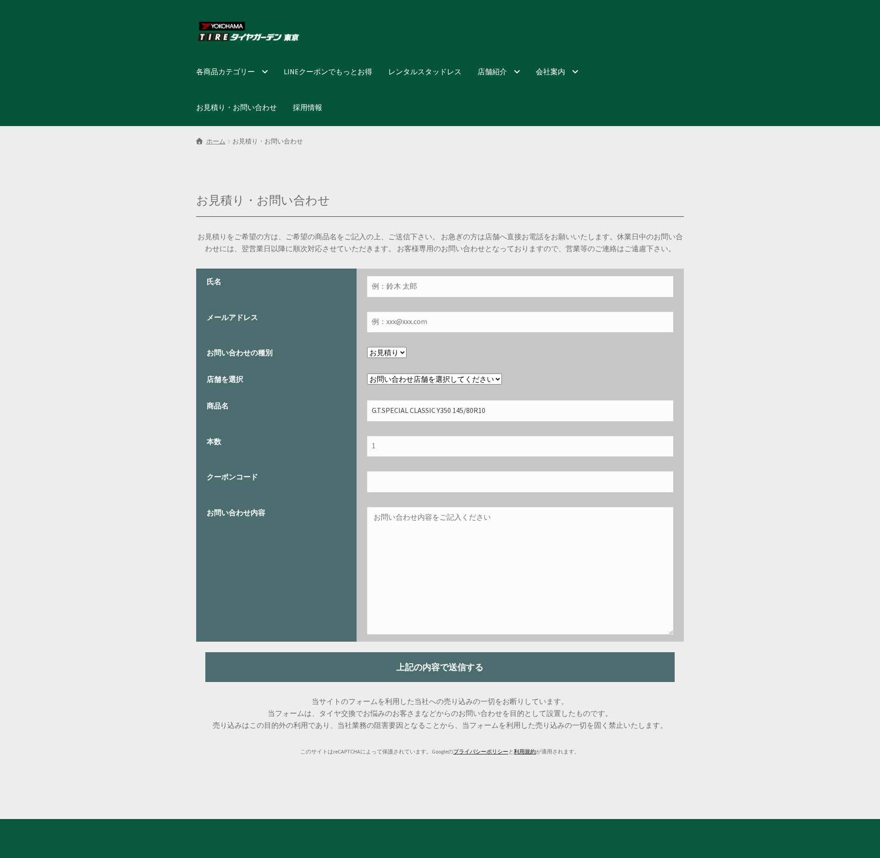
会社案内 (550, 71)
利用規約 (525, 751)
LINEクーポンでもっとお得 (328, 71)
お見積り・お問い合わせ (236, 107)
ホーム (216, 141)
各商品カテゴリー (225, 71)
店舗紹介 (492, 71)
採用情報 (307, 107)
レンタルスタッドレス (425, 71)
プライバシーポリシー (480, 751)
